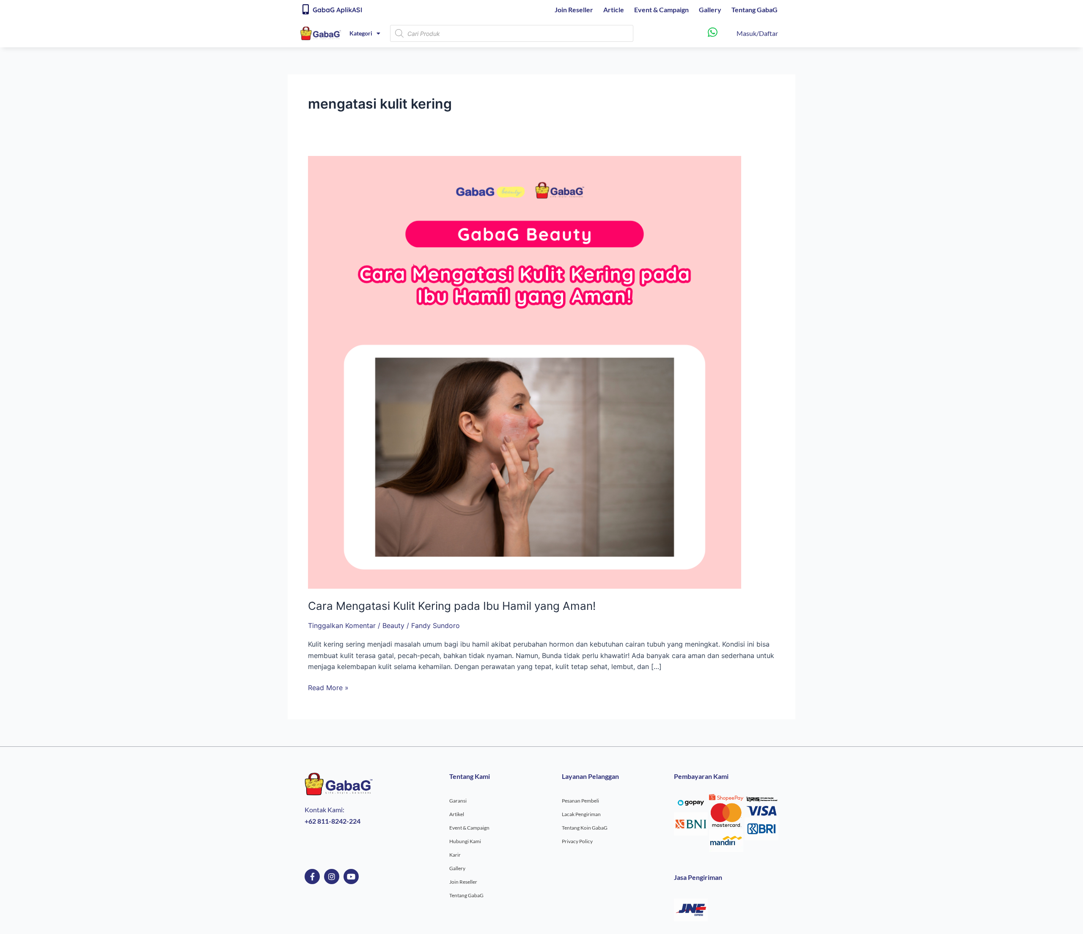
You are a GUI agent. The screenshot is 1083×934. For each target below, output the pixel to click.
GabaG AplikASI (337, 9)
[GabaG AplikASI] (305, 9)
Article (613, 9)
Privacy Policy (577, 841)
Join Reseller (574, 9)
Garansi (458, 800)
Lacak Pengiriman (581, 814)
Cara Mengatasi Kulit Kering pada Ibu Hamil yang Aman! (452, 605)
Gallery (710, 9)
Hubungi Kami (465, 841)
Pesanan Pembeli (580, 800)
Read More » (328, 687)
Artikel (456, 814)
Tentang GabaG (754, 9)
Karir (455, 855)
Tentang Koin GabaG (584, 828)
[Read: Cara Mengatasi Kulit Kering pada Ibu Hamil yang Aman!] (524, 371)
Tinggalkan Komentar (342, 625)
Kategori (360, 33)
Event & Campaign (661, 9)
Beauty (393, 625)
